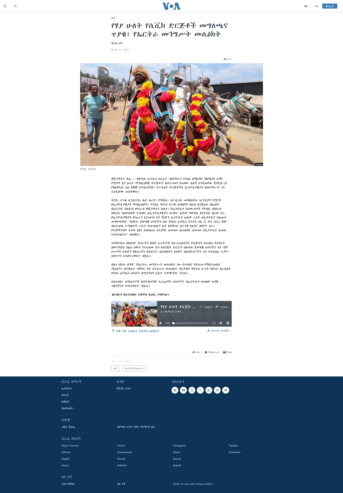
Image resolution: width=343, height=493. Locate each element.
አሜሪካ (65, 401)
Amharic (66, 452)
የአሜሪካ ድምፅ (173, 311)
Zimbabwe (234, 452)
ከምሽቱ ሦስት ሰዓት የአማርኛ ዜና (136, 427)
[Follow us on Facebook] (175, 390)
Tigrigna (233, 445)
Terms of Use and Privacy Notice (192, 484)
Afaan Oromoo (70, 445)
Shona (176, 452)
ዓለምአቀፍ (67, 408)
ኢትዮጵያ (66, 388)
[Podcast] (217, 390)
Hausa (65, 465)
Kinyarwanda (124, 452)
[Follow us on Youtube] (183, 390)
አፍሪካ (65, 395)
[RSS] (208, 390)
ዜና (113, 18)
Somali (177, 458)
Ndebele (122, 465)
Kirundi (121, 458)
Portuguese (179, 445)
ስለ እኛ (121, 484)
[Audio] (317, 6)
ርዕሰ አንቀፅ (67, 484)
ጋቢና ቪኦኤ (68, 427)
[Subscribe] (225, 390)
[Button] (227, 59)
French (121, 445)
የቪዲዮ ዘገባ (123, 388)
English (65, 458)
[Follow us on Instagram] (191, 390)
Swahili (177, 465)
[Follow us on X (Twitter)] (200, 390)
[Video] (306, 6)
